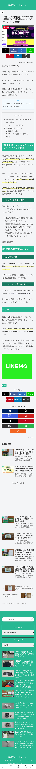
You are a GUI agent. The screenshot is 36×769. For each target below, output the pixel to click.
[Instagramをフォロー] (10, 416)
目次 (15, 115)
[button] (26, 56)
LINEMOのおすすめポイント (15, 128)
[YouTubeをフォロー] (26, 416)
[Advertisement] (18, 498)
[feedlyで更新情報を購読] (26, 426)
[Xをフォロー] (26, 411)
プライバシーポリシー (27, 760)
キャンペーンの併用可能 (15, 125)
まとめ (8, 137)
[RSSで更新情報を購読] (18, 431)
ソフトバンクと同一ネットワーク (18, 134)
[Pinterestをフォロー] (26, 421)
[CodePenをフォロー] (10, 426)
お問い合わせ (9, 760)
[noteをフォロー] (10, 421)
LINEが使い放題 (13, 131)
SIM (5, 385)
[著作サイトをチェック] (10, 411)
